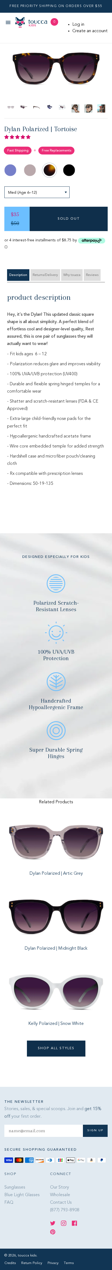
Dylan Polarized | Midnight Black (56, 948)
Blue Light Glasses (22, 1195)
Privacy (54, 1263)
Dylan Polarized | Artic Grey (56, 873)
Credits (10, 1263)
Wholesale (60, 1195)
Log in (78, 24)
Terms (69, 1263)
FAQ (8, 1202)
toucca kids (27, 1255)
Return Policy (32, 1263)
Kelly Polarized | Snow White (56, 1024)
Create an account (90, 31)
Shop (10, 1174)
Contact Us (61, 1202)
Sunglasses (14, 1187)
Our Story (59, 1187)
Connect (60, 1174)
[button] (18, 137)
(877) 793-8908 (64, 1210)
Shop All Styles (56, 1048)
